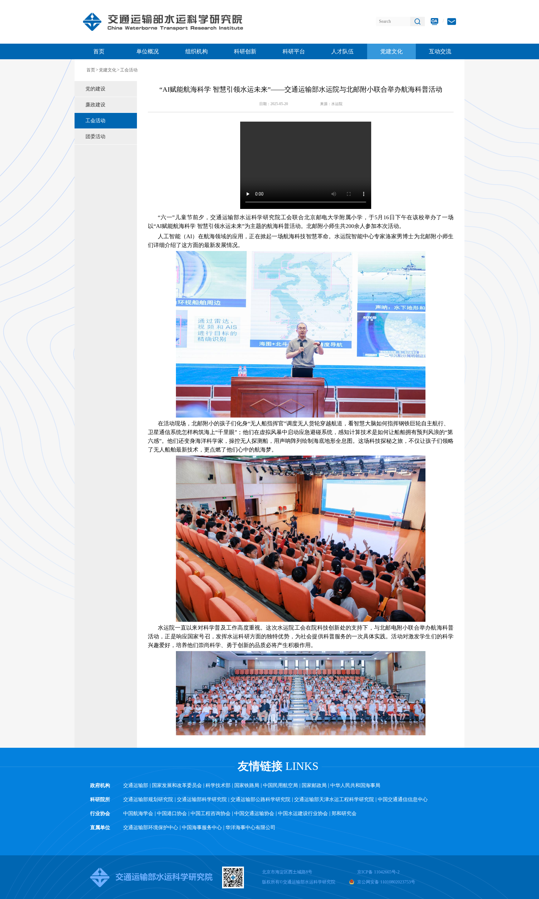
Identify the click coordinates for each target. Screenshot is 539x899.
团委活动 (95, 136)
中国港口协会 (172, 813)
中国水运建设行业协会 (303, 813)
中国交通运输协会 (254, 813)
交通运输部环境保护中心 (150, 827)
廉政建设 (95, 104)
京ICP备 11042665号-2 (378, 872)
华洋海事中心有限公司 (250, 827)
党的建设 (95, 88)
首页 (98, 51)
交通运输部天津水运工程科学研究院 (334, 799)
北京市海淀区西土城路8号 (287, 872)
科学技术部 (218, 785)
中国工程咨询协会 (211, 813)
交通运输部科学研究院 (202, 799)
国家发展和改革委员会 (177, 785)
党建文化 (107, 70)
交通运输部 (135, 785)
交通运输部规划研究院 (148, 799)
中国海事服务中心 (202, 827)
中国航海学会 (138, 813)
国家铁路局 (246, 785)
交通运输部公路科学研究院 (260, 799)
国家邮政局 (314, 785)
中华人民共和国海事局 (355, 785)
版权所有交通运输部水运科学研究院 (298, 882)
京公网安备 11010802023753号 (386, 882)
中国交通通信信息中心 (403, 799)
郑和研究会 (344, 813)
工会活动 (129, 70)
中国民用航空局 (280, 785)
